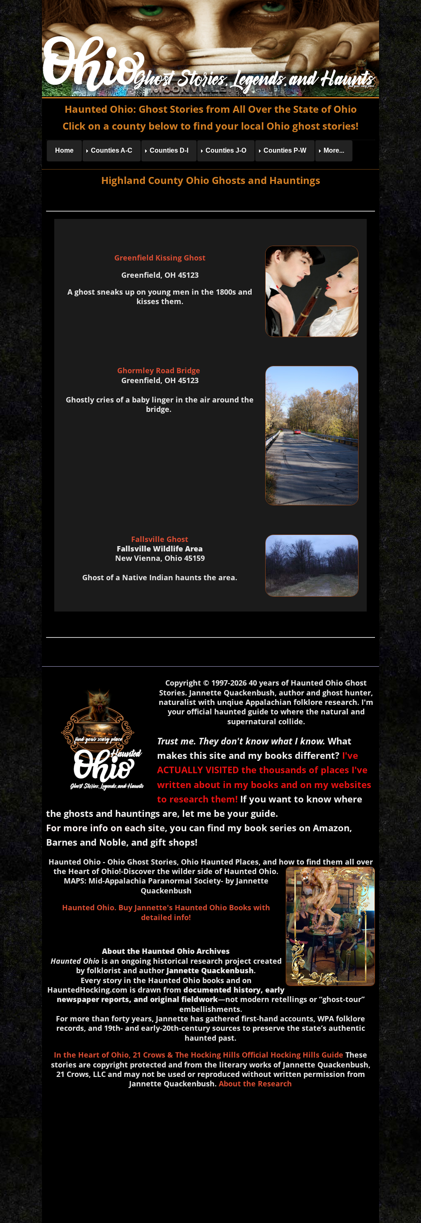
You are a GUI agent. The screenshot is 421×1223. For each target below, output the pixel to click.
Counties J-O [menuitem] (226, 150)
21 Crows (149, 1055)
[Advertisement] (210, 1153)
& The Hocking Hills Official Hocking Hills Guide (255, 1055)
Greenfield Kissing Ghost (160, 258)
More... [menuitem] (334, 150)
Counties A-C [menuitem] (111, 150)
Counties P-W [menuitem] (285, 150)
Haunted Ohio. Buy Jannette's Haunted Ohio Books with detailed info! (166, 912)
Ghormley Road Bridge (159, 370)
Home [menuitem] (64, 150)
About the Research (255, 1083)
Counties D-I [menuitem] (169, 150)
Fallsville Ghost (159, 539)
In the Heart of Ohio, (92, 1055)
